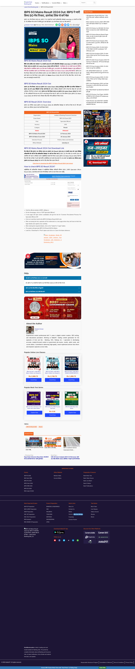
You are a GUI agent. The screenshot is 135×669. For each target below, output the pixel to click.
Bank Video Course (89, 478)
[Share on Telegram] (59, 25)
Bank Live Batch (88, 480)
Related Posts (29, 433)
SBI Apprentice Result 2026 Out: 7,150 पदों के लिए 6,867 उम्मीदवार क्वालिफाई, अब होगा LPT (97, 17)
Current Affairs (56, 3)
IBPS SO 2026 (28, 488)
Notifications (45, 3)
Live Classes (94, 509)
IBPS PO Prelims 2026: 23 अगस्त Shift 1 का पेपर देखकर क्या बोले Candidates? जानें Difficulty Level (97, 49)
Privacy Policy (129, 662)
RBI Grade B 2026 (29, 491)
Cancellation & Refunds (106, 662)
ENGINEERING (50, 519)
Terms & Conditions (119, 662)
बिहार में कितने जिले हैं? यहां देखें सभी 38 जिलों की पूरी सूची (97, 90)
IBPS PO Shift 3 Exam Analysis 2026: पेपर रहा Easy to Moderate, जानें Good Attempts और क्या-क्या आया (97, 61)
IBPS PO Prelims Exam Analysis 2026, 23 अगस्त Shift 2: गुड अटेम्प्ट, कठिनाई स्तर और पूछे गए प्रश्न (97, 42)
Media (70, 511)
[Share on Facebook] (65, 25)
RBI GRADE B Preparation (31, 522)
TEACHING (49, 514)
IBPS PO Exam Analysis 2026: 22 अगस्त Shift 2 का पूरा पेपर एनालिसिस (97, 67)
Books (92, 516)
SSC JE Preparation (29, 514)
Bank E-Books (87, 483)
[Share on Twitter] (68, 25)
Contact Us (71, 509)
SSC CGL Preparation (30, 516)
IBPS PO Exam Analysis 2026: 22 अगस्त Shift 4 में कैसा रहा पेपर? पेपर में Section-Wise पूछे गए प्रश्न (97, 55)
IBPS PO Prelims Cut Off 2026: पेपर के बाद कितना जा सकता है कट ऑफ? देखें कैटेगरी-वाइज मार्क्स (97, 30)
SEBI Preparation (28, 511)
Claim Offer (102, 667)
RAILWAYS (49, 511)
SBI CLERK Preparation (30, 509)
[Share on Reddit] (62, 25)
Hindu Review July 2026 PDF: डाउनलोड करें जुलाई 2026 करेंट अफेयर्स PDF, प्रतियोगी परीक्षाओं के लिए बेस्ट (97, 102)
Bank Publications (88, 486)
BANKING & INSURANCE (53, 506)
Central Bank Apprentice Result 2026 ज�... (34, 448)
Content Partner (73, 519)
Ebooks (93, 514)
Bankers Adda (57, 475)
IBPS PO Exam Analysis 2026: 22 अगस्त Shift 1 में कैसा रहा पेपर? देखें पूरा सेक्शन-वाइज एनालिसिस (97, 79)
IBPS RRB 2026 (28, 486)
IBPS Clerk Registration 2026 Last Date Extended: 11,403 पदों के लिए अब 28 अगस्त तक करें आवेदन (97, 85)
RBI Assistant (27, 519)
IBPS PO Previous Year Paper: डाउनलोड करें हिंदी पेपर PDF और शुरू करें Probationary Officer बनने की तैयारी (97, 96)
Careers (75, 514)
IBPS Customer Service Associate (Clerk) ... (70, 449)
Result (40, 426)
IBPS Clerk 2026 (28, 483)
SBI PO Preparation (29, 506)
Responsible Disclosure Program (89, 662)
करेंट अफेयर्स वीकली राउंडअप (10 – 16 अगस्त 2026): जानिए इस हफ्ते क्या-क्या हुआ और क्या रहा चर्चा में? (97, 72)
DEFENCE (49, 516)
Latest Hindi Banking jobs (31, 7)
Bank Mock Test (88, 475)
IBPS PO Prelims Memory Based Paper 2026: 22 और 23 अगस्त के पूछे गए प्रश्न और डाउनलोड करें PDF (97, 36)
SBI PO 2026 (27, 475)
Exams (37, 3)
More (64, 3)
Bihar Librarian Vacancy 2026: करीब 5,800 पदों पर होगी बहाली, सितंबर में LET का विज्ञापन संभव (97, 23)
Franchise (71, 517)
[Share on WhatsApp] (56, 25)
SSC (47, 509)
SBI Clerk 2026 (28, 478)
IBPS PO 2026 (28, 480)
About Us (71, 506)
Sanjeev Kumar (29, 25)
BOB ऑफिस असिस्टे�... (50, 447)
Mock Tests (94, 506)
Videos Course (95, 511)
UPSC (48, 522)
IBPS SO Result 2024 (31, 426)
